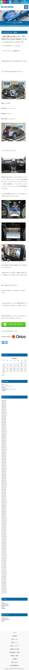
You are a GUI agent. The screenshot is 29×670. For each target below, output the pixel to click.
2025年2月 (3, 427)
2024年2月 (3, 445)
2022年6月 (3, 474)
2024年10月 (4, 433)
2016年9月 (3, 576)
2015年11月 (4, 591)
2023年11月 (4, 449)
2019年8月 (3, 524)
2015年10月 (4, 592)
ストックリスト (6, 303)
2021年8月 (3, 489)
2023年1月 (3, 464)
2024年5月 (3, 440)
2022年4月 (3, 477)
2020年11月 (4, 502)
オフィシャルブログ (16, 25)
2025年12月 (4, 412)
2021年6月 (3, 492)
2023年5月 (3, 458)
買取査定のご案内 (14, 649)
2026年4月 (3, 406)
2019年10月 (4, 521)
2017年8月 (3, 560)
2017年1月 (3, 570)
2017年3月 (3, 567)
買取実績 (3, 608)
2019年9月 (3, 523)
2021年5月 (3, 493)
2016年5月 (3, 582)
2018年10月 (4, 539)
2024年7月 (3, 437)
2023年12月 (4, 448)
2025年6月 (3, 421)
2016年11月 (4, 573)
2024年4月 (3, 442)
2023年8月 (3, 453)
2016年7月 (3, 579)
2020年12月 (4, 501)
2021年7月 (3, 490)
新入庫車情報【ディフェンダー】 (8, 389)
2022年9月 (3, 470)
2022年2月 (3, 480)
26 (11, 370)
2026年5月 (3, 405)
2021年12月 (4, 483)
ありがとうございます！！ (7, 386)
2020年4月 (3, 513)
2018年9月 (3, 541)
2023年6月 (3, 456)
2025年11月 (4, 413)
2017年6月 (3, 563)
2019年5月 (3, 529)
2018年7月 (3, 544)
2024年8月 (3, 436)
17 (3, 368)
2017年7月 (3, 561)
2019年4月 (3, 530)
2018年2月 (3, 551)
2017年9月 (3, 558)
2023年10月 (4, 450)
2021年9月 (3, 487)
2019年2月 (3, 533)
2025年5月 (3, 422)
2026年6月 (3, 403)
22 (21, 368)
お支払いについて (14, 646)
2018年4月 (3, 548)
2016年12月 (4, 572)
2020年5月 (3, 511)
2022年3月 (3, 479)
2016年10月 (4, 575)
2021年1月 (3, 499)
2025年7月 (3, 419)
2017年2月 (3, 569)
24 (3, 370)
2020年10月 (4, 504)
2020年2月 (3, 516)
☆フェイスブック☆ (6, 331)
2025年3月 (3, 425)
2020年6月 (3, 510)
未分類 (2, 602)
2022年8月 (3, 471)
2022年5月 (3, 476)
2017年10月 (4, 557)
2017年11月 (4, 555)
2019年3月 (3, 532)
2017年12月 (4, 554)
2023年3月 (3, 461)
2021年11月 (4, 484)
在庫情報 (14, 636)
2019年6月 (3, 527)
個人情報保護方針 (14, 665)
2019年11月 (4, 520)
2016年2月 (3, 587)
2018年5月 (3, 547)
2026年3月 (3, 408)
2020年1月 (3, 517)
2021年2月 (3, 498)
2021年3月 (3, 496)
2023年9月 (3, 452)
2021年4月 (3, 495)
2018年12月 (4, 536)
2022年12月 (4, 465)
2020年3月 (3, 514)
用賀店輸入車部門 (5, 605)
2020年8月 (3, 507)
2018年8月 (3, 542)
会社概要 (14, 659)
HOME (11, 25)
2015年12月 (4, 590)
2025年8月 (3, 418)
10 (3, 366)
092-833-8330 (24, 2)
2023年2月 (3, 462)
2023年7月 (3, 455)
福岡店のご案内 (14, 655)
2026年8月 (3, 400)
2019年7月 (3, 526)
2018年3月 (3, 550)
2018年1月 (3, 553)
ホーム (14, 632)
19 (11, 368)
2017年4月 (3, 566)
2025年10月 (4, 415)
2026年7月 (3, 402)
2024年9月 (3, 434)
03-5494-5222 (15, 2)
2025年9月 (3, 416)
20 (14, 368)
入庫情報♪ (3, 387)
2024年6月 (3, 439)
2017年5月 (3, 564)
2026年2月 (3, 409)
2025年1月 (3, 428)
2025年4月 (3, 424)
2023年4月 (3, 459)
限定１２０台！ (4, 384)
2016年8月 (3, 578)
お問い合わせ (14, 662)
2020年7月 (3, 508)
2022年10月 (4, 468)
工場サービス (14, 639)
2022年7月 (3, 473)
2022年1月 (3, 482)
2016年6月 (3, 581)
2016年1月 (3, 588)
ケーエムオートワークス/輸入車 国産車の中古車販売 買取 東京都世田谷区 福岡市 (10, 7)
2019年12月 (4, 519)
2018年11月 (4, 538)
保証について (14, 642)
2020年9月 (3, 505)
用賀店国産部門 (4, 604)
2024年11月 (4, 431)
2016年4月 (3, 584)
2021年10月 (4, 486)
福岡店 (15, 32)
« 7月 (3, 375)
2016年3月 (3, 585)
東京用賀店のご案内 (14, 652)
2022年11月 (4, 467)
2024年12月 (4, 430)
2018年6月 (3, 545)
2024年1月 (3, 446)
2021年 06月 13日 (7, 32)
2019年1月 (3, 535)
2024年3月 (3, 443)
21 (18, 368)
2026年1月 (3, 411)
